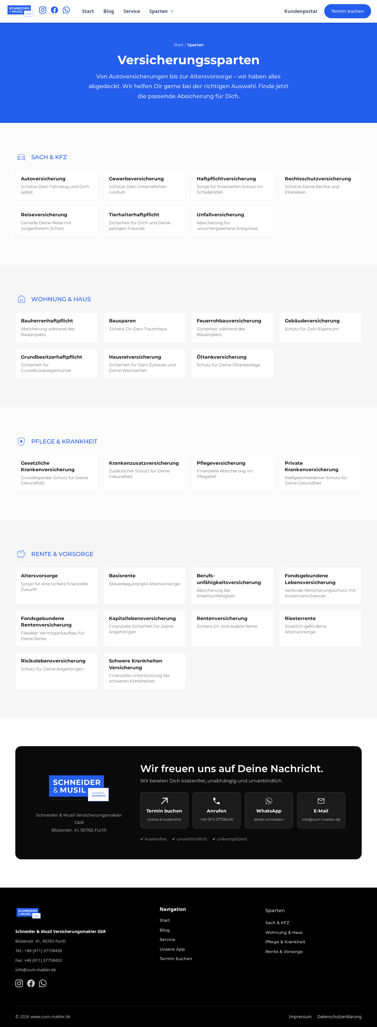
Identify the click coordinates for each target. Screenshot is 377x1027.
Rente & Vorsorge (284, 951)
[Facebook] (54, 11)
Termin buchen (347, 11)
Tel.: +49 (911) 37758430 (38, 950)
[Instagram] (42, 11)
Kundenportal (300, 11)
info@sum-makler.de (35, 969)
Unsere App (172, 949)
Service (131, 11)
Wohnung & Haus (283, 932)
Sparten (158, 11)
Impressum (300, 1016)
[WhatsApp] (66, 11)
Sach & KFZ (277, 922)
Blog (108, 11)
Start (88, 11)
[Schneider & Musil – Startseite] (20, 11)
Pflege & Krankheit (285, 941)
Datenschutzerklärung (340, 1016)
